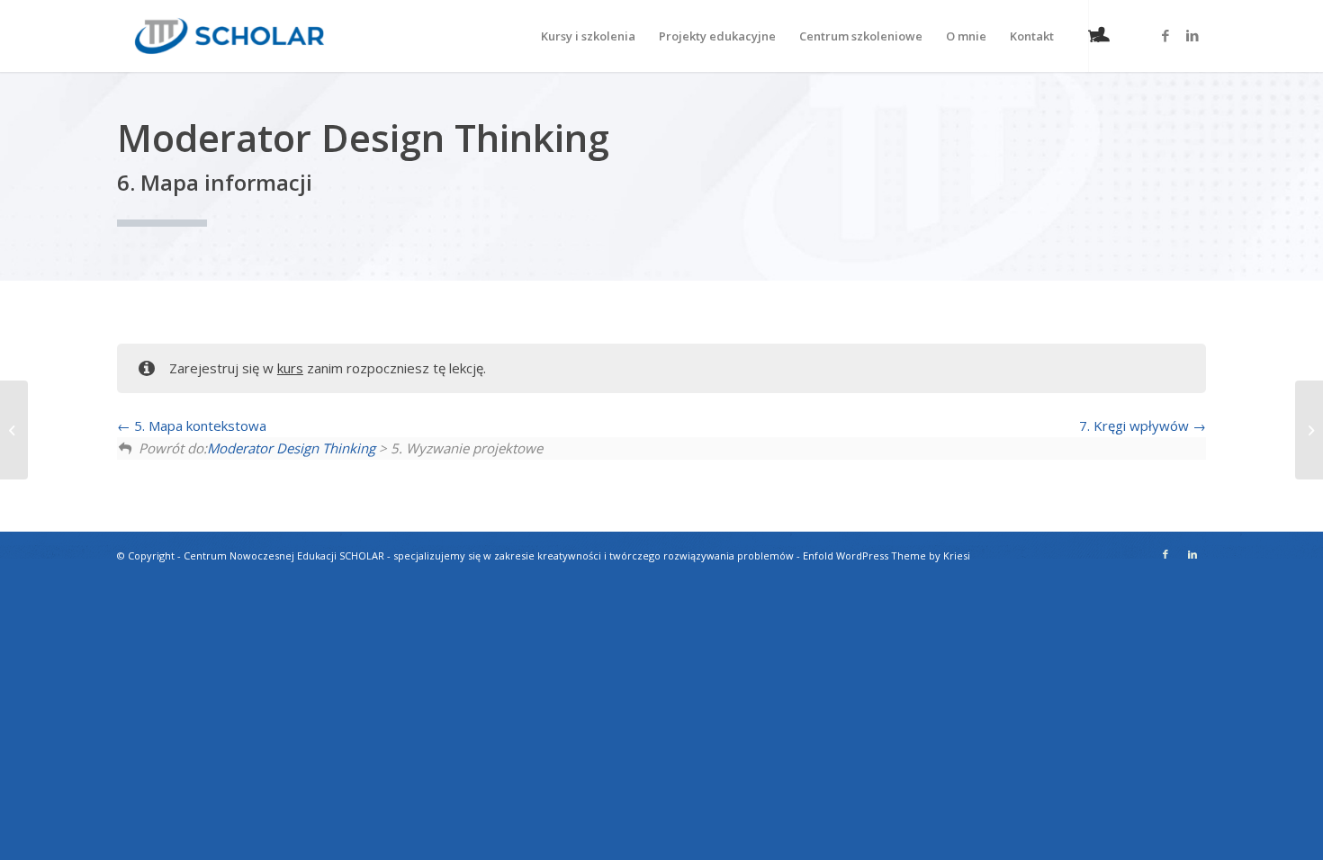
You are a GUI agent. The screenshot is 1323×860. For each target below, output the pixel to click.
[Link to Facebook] (1165, 35)
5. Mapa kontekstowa (198, 425)
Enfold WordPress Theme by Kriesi (886, 555)
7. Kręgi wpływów (1135, 425)
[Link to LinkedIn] (1192, 35)
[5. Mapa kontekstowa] (14, 430)
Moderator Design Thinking (291, 448)
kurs (290, 368)
